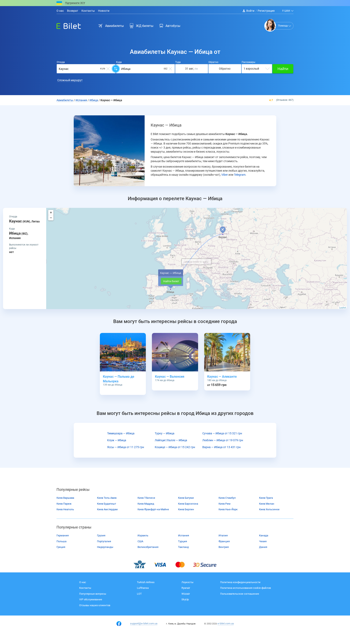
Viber (224, 174)
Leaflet (342, 307)
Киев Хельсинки (269, 509)
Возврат (72, 10)
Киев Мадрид (146, 503)
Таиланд (183, 547)
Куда (119, 62)
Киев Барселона (188, 503)
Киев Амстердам (107, 509)
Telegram (239, 174)
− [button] (51, 218)
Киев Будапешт (106, 503)
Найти (282, 68)
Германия (63, 535)
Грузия (101, 535)
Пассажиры (248, 62)
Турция (182, 541)
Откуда (61, 62)
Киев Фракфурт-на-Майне (153, 509)
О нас (60, 10)
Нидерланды (105, 547)
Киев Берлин (186, 509)
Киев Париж (64, 503)
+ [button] (51, 212)
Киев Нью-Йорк (228, 509)
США (140, 541)
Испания (183, 535)
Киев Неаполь (65, 509)
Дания (263, 547)
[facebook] (118, 623)
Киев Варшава (65, 497)
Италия (223, 535)
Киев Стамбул (227, 497)
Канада (263, 535)
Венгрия (224, 547)
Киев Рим (224, 503)
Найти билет (171, 281)
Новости (103, 10)
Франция (224, 541)
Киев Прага (266, 497)
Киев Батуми (186, 497)
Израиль (143, 535)
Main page (65, 25)
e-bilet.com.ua (226, 623)
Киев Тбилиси (146, 497)
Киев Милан (266, 503)
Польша (61, 541)
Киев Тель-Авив (106, 497)
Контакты (88, 10)
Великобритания (148, 547)
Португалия (104, 541)
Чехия (263, 541)
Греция (61, 547)
